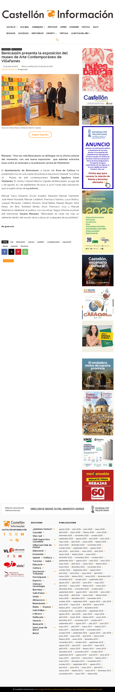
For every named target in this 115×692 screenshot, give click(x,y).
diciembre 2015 (91, 639)
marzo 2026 (75, 532)
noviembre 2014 (81, 652)
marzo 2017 (87, 627)
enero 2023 (64, 567)
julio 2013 (63, 667)
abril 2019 (87, 605)
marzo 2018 (75, 617)
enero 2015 (101, 649)
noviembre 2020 (82, 589)
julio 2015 (76, 645)
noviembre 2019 (94, 598)
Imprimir (8, 260)
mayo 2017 (63, 627)
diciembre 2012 (104, 671)
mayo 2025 (63, 542)
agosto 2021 (64, 583)
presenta (14, 246)
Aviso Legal (39, 689)
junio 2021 (87, 583)
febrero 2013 (77, 671)
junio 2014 (104, 655)
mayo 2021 (99, 583)
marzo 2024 (64, 554)
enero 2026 (101, 532)
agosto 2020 (81, 592)
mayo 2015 (99, 645)
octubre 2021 (80, 579)
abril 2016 (87, 636)
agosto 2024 (95, 548)
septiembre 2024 (80, 548)
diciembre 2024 (78, 545)
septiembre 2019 (80, 601)
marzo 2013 (64, 671)
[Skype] (17, 540)
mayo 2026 (100, 529)
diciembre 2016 (77, 630)
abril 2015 (63, 649)
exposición (67, 242)
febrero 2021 (88, 586)
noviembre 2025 (81, 535)
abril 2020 (75, 595)
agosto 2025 (81, 539)
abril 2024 (98, 551)
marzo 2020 (88, 595)
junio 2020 (105, 592)
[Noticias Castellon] (57, 14)
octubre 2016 (64, 633)
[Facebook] (4, 252)
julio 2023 (94, 561)
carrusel (31, 242)
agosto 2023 (81, 561)
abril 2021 (63, 586)
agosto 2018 (64, 614)
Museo (5, 246)
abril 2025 (75, 542)
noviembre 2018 (65, 611)
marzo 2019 (99, 605)
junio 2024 (74, 551)
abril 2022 (98, 573)
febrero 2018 (88, 617)
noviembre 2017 (81, 620)
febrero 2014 (100, 658)
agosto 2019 (95, 601)
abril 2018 (63, 617)
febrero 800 (92, 674)
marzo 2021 (75, 586)
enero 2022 (90, 576)
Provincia (24, 246)
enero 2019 (77, 608)
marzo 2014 (88, 658)
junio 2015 (87, 645)
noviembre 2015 (65, 642)
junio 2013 (74, 667)
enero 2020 (64, 598)
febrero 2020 (101, 595)
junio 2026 (87, 529)
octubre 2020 (97, 589)
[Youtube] (22, 534)
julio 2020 (94, 592)
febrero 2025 (100, 542)
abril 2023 (75, 564)
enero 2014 (64, 661)
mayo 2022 (86, 573)
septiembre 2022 (80, 570)
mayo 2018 (99, 614)
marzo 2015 (75, 649)
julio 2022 (63, 573)
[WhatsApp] (25, 252)
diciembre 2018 (91, 608)
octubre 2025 (97, 535)
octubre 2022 (64, 570)
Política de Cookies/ (74, 689)
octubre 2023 (97, 557)
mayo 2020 (64, 595)
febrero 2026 (88, 532)
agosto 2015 (64, 645)
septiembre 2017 (66, 623)
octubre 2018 (80, 611)
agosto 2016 (95, 633)
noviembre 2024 (94, 545)
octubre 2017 (96, 620)
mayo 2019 (75, 605)
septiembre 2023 (66, 561)
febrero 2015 (88, 649)
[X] (11, 252)
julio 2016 (107, 633)
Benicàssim (16, 49)
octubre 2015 (80, 642)
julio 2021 (76, 583)
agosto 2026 (64, 529)
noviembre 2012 (65, 674)
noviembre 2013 (94, 661)
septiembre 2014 (66, 655)
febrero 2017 (100, 627)
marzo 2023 (88, 564)
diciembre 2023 (65, 557)
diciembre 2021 (104, 576)
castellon (40, 242)
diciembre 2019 (78, 598)
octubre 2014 (97, 652)
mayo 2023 (64, 564)
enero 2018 (101, 617)
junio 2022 (74, 573)
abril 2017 (75, 627)
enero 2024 (91, 554)
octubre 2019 (64, 601)
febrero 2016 (64, 639)
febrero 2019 (64, 608)
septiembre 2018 (96, 611)
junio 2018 (87, 614)
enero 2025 (64, 545)
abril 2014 (75, 658)
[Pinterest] (18, 252)
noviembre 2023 (82, 557)
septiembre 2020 (66, 592)
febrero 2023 (101, 564)
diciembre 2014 (65, 652)
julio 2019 (107, 601)
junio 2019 (63, 605)
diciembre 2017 (65, 620)
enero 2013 (90, 671)
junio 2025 (104, 539)
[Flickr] (11, 540)
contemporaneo (53, 242)
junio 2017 (104, 623)
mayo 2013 (86, 667)
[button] (57, 40)
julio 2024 (63, 551)
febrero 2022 (77, 576)
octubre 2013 (64, 664)
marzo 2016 (99, 636)
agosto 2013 (95, 664)
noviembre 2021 (65, 579)
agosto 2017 (81, 623)
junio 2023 (105, 561)
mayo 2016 (75, 636)
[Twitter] (10, 534)
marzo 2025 (88, 542)
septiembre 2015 (96, 642)
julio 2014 (93, 655)
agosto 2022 (95, 570)
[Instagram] (16, 534)
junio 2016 (63, 636)
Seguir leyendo (40, 134)
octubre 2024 (64, 548)
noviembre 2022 (94, 567)
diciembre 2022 (78, 567)
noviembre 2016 (93, 630)
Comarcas (6, 49)
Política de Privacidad (55, 689)
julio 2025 (93, 539)
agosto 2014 (81, 655)
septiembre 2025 (66, 539)
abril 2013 (98, 667)
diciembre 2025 (65, 535)
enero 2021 (101, 586)
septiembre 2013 (80, 664)
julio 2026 (76, 529)
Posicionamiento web (93, 689)
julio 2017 (93, 623)
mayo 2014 (63, 658)
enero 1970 (80, 674)
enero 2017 (63, 630)
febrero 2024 (77, 554)
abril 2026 (63, 532)
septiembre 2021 (96, 579)
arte (11, 242)
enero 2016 (77, 639)
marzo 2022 (64, 576)
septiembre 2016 (80, 633)
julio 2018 (76, 614)
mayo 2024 (87, 551)
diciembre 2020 (65, 589)
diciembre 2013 (77, 661)
